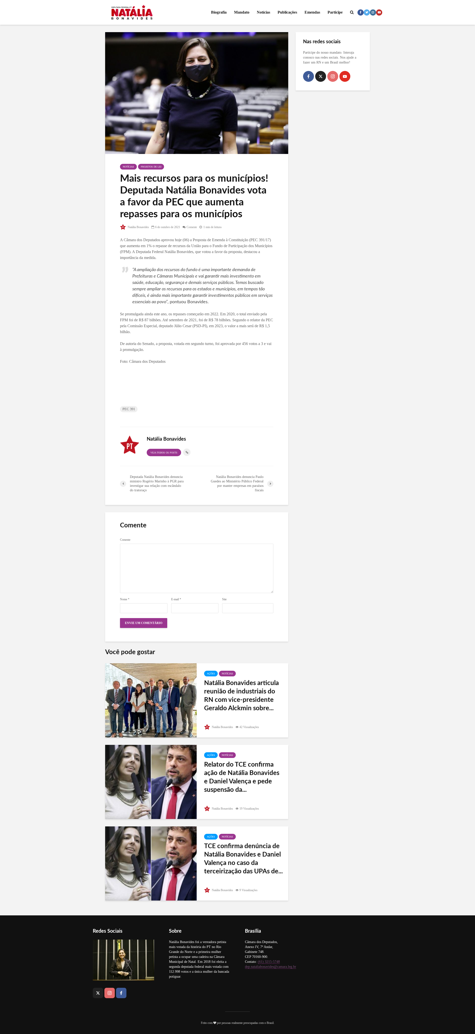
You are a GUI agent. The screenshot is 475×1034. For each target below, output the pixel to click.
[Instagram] (332, 76)
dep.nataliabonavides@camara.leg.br (270, 967)
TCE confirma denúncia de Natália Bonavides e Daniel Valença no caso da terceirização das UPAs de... (243, 859)
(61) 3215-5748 (269, 962)
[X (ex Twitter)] (320, 76)
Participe (335, 12)
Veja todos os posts (163, 452)
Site (224, 599)
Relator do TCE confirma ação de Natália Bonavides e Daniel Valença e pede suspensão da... (241, 777)
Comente (192, 227)
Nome (124, 599)
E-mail (176, 599)
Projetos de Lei (151, 166)
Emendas (312, 12)
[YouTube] (344, 76)
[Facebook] (308, 76)
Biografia (219, 12)
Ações (211, 673)
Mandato (241, 12)
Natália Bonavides (138, 227)
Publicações (287, 12)
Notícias (263, 12)
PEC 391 (128, 409)
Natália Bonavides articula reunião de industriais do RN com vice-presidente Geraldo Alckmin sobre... (241, 695)
